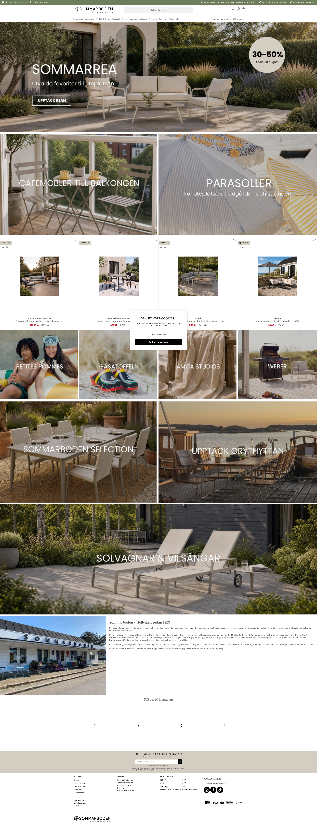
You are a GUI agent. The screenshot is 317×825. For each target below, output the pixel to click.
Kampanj (215, 19)
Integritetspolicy (81, 783)
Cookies (77, 780)
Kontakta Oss (79, 786)
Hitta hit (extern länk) (126, 790)
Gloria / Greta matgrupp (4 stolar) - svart (119, 321)
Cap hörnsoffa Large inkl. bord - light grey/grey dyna (198, 321)
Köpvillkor (77, 789)
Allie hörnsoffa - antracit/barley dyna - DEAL (277, 321)
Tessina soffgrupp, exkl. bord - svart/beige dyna (39, 321)
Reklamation (79, 793)
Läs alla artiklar (80, 803)
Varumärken (226, 19)
